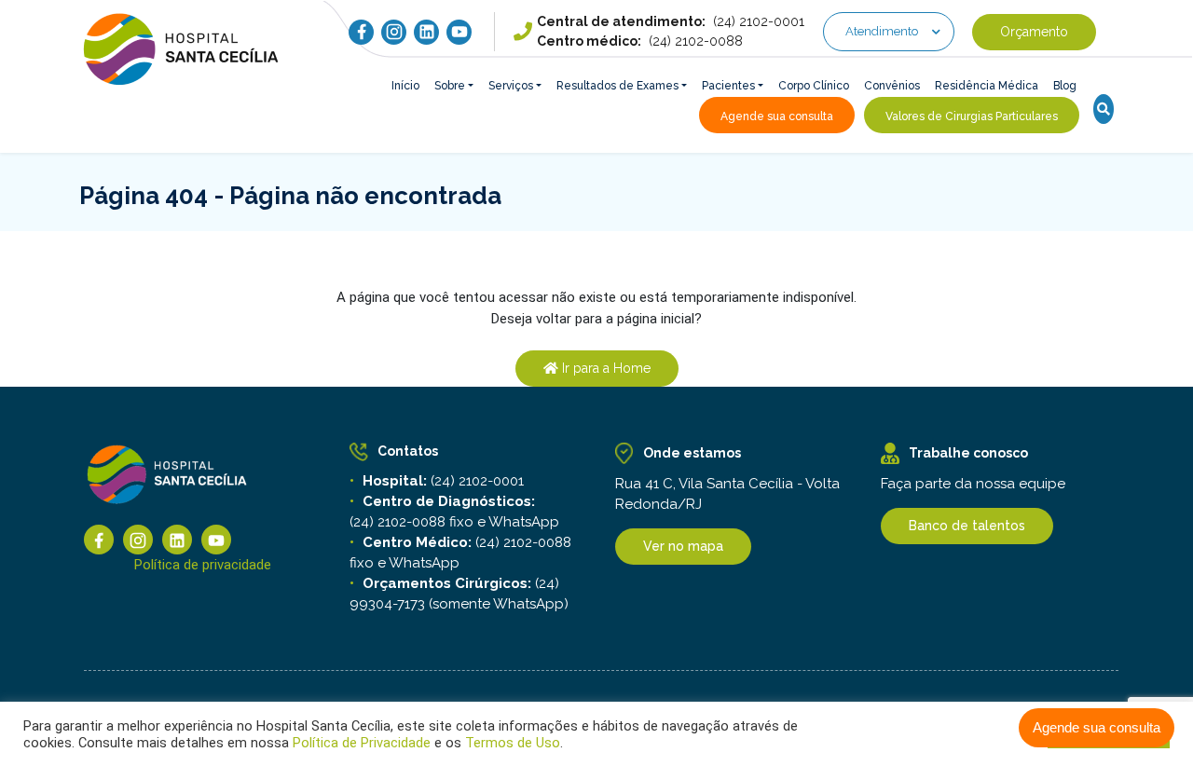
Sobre (449, 85)
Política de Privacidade (362, 742)
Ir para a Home (604, 368)
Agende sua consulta (1096, 727)
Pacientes (728, 85)
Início (405, 85)
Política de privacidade (202, 564)
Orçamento (1034, 31)
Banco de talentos (967, 525)
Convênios (892, 85)
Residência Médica (986, 85)
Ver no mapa (683, 546)
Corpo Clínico (813, 85)
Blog (1064, 85)
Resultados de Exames (617, 85)
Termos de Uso (510, 742)
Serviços (510, 85)
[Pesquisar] (1103, 109)
